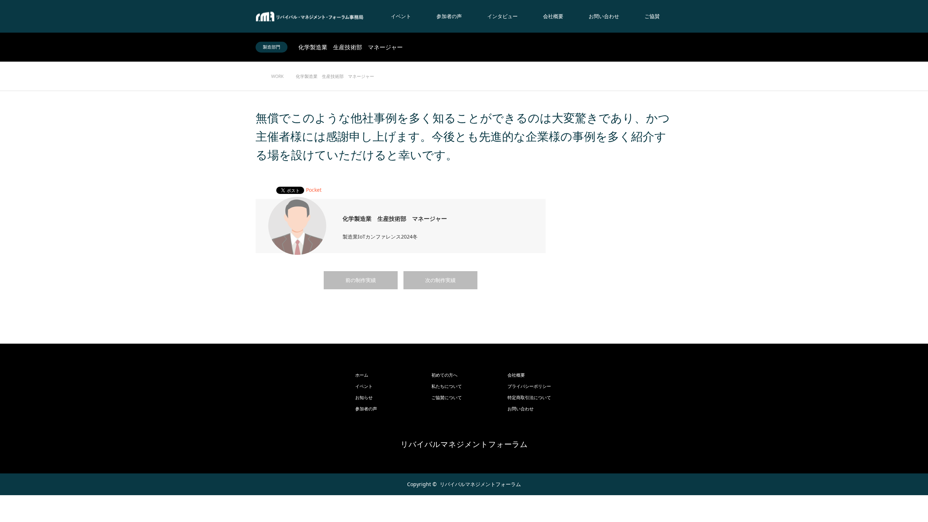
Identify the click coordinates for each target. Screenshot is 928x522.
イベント (401, 16)
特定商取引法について (529, 397)
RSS (261, 483)
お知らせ (364, 397)
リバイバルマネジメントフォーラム (464, 444)
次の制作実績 (440, 280)
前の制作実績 (360, 280)
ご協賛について (446, 397)
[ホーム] (258, 64)
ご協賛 (652, 16)
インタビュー (502, 16)
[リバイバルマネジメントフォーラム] (310, 16)
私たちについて (446, 386)
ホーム (361, 375)
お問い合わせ (604, 16)
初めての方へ (444, 375)
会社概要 (553, 16)
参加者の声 (449, 16)
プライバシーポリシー (529, 386)
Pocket (314, 189)
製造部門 (271, 47)
